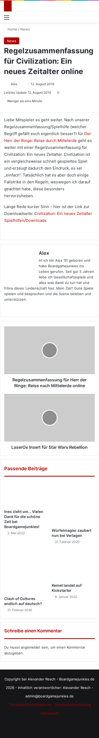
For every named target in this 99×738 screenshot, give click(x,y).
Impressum (50, 713)
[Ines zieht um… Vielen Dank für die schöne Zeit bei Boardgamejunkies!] (26, 494)
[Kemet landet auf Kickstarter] (73, 565)
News (25, 29)
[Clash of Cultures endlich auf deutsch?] (26, 571)
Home (12, 29)
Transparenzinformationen (30, 704)
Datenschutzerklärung (72, 704)
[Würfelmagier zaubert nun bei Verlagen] (73, 503)
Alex (14, 84)
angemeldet (30, 647)
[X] (20, 308)
